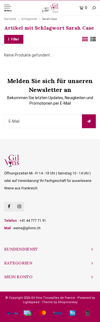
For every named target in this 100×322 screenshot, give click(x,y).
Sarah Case (49, 18)
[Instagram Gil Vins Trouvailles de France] (19, 207)
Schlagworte (29, 18)
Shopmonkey (68, 302)
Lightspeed (31, 302)
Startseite (10, 18)
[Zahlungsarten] (12, 313)
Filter (15, 39)
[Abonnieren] (89, 121)
